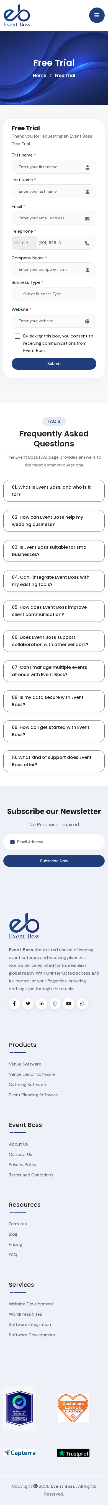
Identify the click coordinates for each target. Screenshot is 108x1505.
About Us (18, 1144)
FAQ (13, 1255)
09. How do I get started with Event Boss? (50, 731)
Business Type (28, 282)
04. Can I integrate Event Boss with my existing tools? (50, 581)
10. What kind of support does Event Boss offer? (52, 761)
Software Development (32, 1335)
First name (24, 155)
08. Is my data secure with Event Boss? (48, 701)
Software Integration (30, 1324)
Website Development (31, 1304)
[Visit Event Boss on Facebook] (14, 1003)
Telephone (24, 231)
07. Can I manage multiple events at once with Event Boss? (49, 671)
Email (18, 206)
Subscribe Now (54, 860)
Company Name (29, 258)
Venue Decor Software (32, 1074)
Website (22, 309)
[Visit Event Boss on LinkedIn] (41, 1003)
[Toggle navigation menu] (97, 15)
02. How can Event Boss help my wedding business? (47, 521)
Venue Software (25, 1064)
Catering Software (27, 1084)
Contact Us (20, 1154)
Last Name (24, 180)
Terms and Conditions (31, 1175)
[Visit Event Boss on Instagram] (55, 1003)
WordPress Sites (25, 1314)
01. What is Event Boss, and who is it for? (51, 491)
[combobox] (24, 242)
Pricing (15, 1244)
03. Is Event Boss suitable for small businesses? (50, 551)
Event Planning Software (33, 1095)
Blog (13, 1234)
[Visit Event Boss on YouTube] (68, 1003)
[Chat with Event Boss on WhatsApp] (82, 1003)
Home (39, 75)
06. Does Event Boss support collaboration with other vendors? (50, 641)
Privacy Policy (23, 1165)
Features (18, 1224)
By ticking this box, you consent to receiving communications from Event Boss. (58, 343)
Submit (54, 363)
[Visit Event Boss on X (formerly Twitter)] (28, 1003)
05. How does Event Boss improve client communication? (49, 611)
